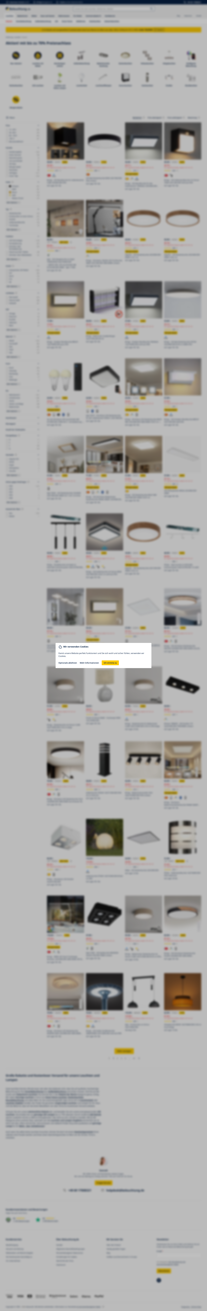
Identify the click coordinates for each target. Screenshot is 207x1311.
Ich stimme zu (110, 662)
